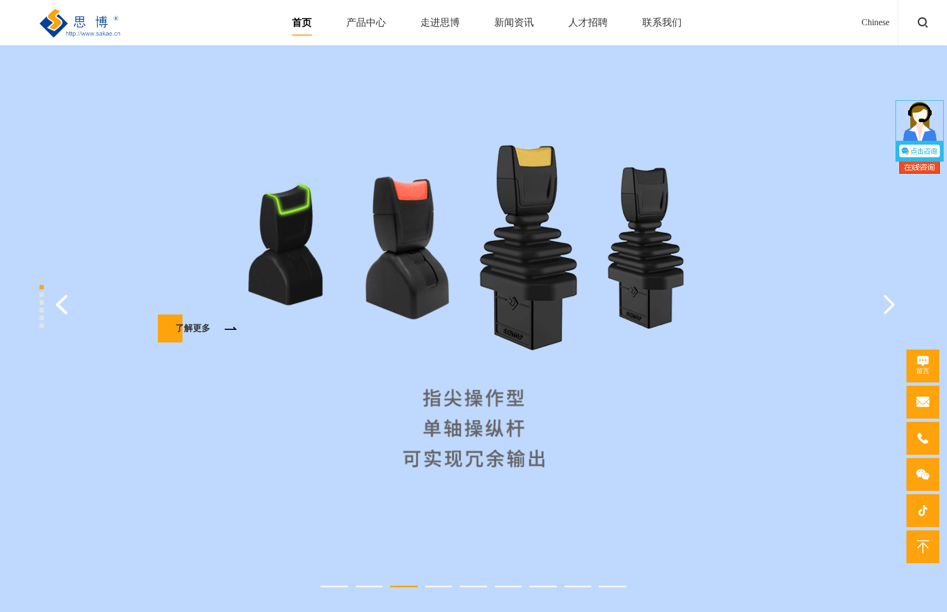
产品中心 (366, 22)
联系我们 (662, 22)
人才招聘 (588, 22)
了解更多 (192, 328)
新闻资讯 (514, 22)
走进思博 (440, 22)
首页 (302, 22)
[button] (334, 586)
